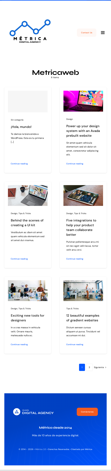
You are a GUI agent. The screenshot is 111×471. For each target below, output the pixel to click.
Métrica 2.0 (40, 449)
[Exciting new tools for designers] (28, 282)
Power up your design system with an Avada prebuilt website (83, 131)
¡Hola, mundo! (21, 127)
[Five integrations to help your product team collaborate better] (83, 187)
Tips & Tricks (24, 213)
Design (69, 119)
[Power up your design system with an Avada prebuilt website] (83, 93)
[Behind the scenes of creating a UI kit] (28, 187)
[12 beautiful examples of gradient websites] (83, 282)
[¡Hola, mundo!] (28, 101)
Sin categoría (17, 120)
